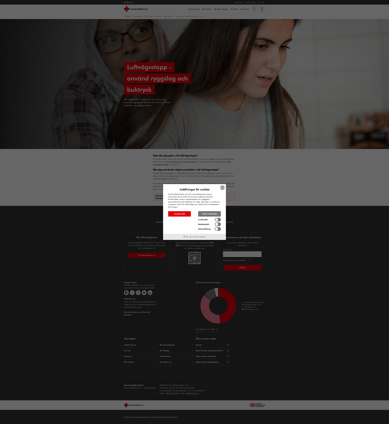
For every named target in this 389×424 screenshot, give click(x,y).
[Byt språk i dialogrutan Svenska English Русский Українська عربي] (222, 188)
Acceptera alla (179, 214)
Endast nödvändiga (209, 214)
